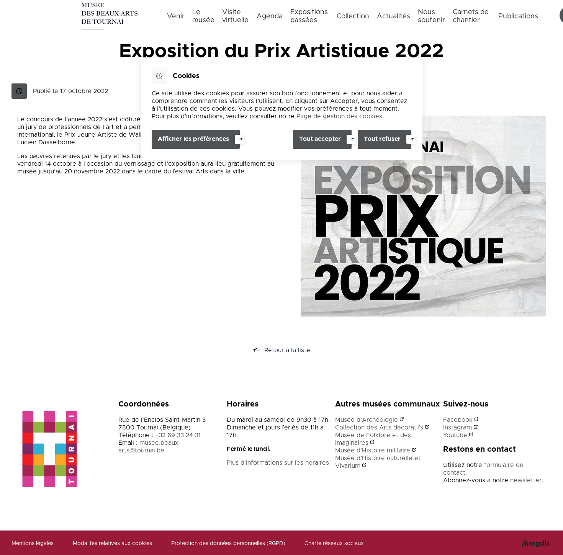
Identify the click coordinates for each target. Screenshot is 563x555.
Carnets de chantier (471, 16)
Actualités (393, 16)
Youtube (455, 435)
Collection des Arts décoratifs (379, 427)
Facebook (458, 420)
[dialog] (281, 108)
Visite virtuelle (235, 16)
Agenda (270, 16)
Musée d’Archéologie (366, 420)
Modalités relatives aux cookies (112, 543)
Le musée (203, 16)
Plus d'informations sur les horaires (278, 463)
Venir (176, 16)
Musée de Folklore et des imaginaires (373, 439)
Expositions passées (309, 16)
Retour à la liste (295, 350)
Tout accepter (320, 139)
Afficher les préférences (193, 139)
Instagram (457, 427)
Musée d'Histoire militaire (372, 450)
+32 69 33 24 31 (178, 435)
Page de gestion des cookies (339, 116)
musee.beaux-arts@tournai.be (149, 447)
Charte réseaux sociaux (334, 543)
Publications (518, 16)
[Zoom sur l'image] (423, 216)
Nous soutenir (431, 16)
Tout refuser (382, 139)
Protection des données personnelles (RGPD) (228, 543)
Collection (353, 16)
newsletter (526, 480)
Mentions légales (32, 543)
